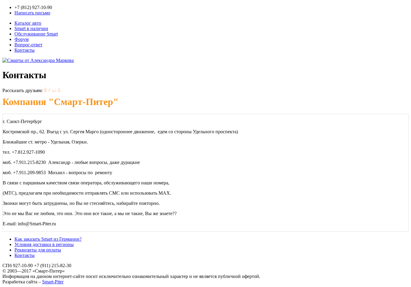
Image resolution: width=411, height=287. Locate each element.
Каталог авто (27, 23)
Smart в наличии (31, 28)
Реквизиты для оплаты (37, 249)
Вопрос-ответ (28, 44)
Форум (21, 39)
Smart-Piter (52, 281)
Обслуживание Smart (36, 33)
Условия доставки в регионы (44, 244)
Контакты (24, 50)
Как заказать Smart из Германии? (48, 239)
